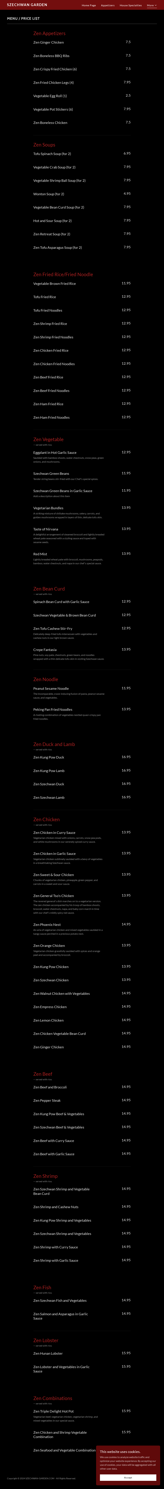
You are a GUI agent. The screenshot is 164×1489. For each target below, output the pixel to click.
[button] (152, 5)
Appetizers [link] (108, 5)
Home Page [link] (89, 5)
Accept (128, 1477)
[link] (33, 5)
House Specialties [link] (131, 5)
